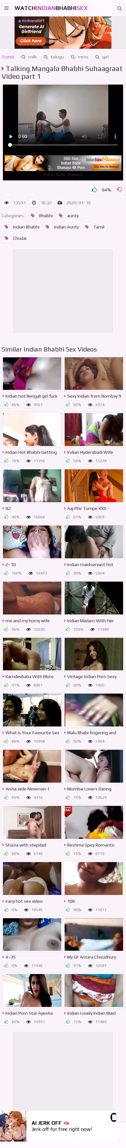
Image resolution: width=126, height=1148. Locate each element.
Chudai (19, 238)
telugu (57, 56)
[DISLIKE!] (119, 190)
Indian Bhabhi (26, 226)
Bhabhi (46, 215)
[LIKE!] (94, 190)
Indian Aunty (66, 226)
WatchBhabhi (51, 8)
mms (83, 56)
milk (32, 56)
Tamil (98, 226)
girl (105, 56)
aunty (73, 215)
